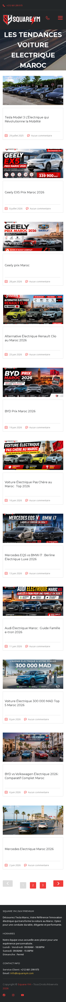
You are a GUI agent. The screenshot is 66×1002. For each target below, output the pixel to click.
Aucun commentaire (41, 135)
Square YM (24, 984)
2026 (5, 988)
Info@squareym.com (22, 973)
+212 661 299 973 (14, 5)
